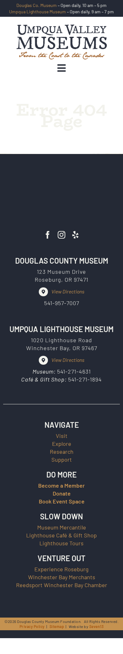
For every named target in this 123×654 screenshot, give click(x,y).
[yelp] (75, 235)
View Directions (67, 291)
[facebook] (47, 235)
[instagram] (61, 235)
